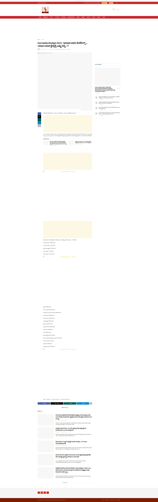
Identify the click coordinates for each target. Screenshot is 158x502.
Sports (88, 17)
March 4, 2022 (51, 49)
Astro (93, 17)
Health (98, 17)
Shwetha (58, 420)
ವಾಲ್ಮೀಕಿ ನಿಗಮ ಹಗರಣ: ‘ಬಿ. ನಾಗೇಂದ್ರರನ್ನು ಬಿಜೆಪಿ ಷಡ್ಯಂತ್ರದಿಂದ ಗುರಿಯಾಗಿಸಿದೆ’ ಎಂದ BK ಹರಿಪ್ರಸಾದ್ (83, 142)
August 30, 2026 (53, 145)
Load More (65, 482)
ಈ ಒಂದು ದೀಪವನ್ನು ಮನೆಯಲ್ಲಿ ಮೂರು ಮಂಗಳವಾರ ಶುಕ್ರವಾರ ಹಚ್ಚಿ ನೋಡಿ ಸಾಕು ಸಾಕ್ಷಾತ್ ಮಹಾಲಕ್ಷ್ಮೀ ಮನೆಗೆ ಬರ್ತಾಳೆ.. (109, 113)
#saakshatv (48, 399)
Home (40, 17)
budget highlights (55, 399)
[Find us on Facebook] (115, 3)
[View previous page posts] (67, 149)
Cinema (83, 17)
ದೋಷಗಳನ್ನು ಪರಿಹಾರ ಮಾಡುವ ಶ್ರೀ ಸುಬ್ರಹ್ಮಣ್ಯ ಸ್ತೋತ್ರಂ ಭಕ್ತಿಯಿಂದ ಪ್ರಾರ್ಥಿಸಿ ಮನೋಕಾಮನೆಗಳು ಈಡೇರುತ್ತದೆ (109, 102)
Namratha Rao (44, 49)
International (71, 17)
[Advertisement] (79, 29)
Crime (78, 17)
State (51, 17)
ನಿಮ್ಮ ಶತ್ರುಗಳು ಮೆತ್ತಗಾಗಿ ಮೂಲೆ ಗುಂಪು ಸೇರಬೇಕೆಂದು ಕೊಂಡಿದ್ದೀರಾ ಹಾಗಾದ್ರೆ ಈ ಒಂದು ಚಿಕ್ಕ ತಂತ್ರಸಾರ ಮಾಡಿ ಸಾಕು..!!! (109, 97)
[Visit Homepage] (45, 10)
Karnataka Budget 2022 (65, 399)
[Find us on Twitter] (116, 3)
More (104, 17)
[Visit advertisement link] (116, 9)
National (63, 17)
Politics (57, 17)
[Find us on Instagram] (118, 3)
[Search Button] (118, 17)
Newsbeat (45, 17)
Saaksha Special (62, 49)
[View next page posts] (69, 149)
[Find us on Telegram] (48, 493)
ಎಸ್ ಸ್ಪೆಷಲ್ (68, 49)
